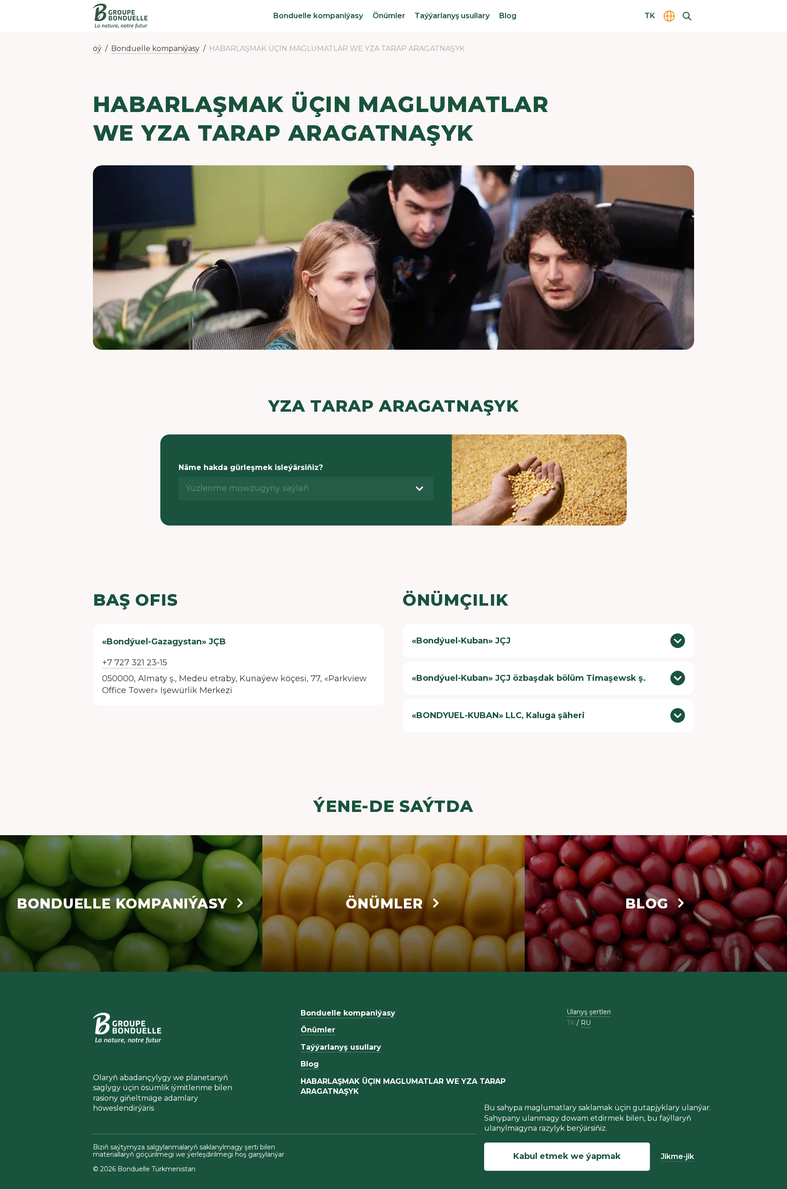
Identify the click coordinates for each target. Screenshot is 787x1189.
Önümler (389, 15)
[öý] (120, 16)
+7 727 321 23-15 (134, 663)
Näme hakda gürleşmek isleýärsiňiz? (251, 467)
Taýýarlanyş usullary (452, 15)
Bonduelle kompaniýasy (318, 15)
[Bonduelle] (127, 1027)
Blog (507, 15)
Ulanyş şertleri (589, 1012)
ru (586, 1023)
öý (97, 48)
